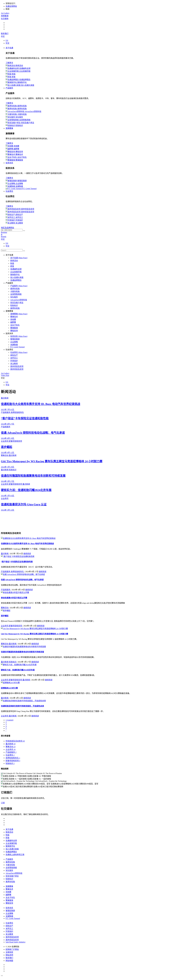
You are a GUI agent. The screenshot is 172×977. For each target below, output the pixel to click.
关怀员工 (9, 929)
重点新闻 (5, 554)
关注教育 (9, 934)
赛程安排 (9, 903)
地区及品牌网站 (7, 228)
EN (7, 40)
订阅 (3, 803)
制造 (7, 835)
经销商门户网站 (12, 949)
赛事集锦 (9, 900)
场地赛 (8, 892)
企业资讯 (5, 626)
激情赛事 (9, 128)
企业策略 (9, 913)
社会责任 (9, 191)
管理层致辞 (10, 911)
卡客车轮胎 (10, 865)
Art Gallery (5, 13)
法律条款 (9, 952)
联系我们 (4, 34)
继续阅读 (27, 554)
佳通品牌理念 (11, 852)
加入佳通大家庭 (12, 849)
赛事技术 (9, 889)
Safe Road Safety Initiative (15, 942)
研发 (7, 838)
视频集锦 (4, 16)
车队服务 (9, 870)
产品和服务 (6, 572)
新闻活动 (9, 832)
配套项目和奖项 (15, 626)
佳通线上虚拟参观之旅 (15, 855)
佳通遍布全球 (11, 841)
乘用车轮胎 (10, 862)
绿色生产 (9, 926)
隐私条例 (9, 955)
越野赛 (8, 895)
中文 (3, 36)
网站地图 (9, 961)
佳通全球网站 (11, 6)
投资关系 (9, 163)
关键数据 (9, 916)
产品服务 (9, 88)
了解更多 (9, 63)
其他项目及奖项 (12, 937)
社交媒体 (4, 19)
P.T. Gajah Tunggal (13, 918)
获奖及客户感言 (12, 876)
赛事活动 (5, 608)
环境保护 (9, 931)
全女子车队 (10, 898)
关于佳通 (9, 48)
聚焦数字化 (10, 846)
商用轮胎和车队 (17, 572)
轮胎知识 (13, 662)
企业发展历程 (11, 843)
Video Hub (5, 375)
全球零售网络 (11, 868)
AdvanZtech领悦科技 (14, 873)
